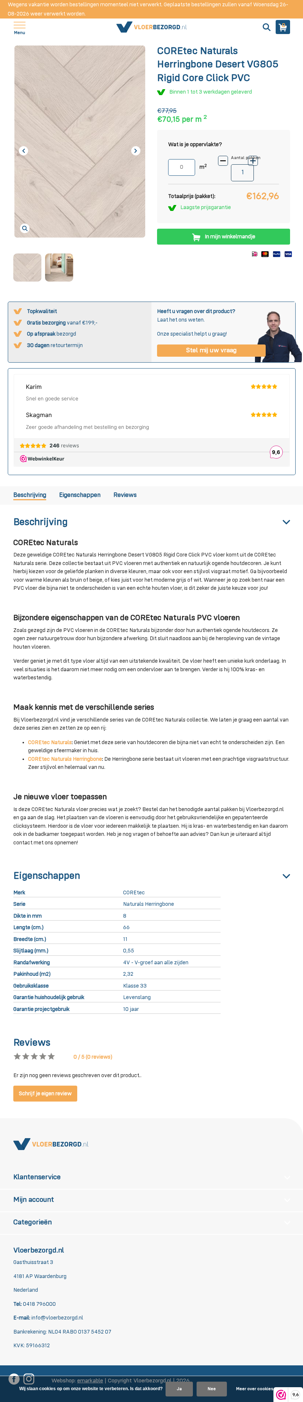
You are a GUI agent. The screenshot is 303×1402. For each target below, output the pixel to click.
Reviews (125, 495)
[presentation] (23, 150)
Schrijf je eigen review (45, 1093)
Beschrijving (29, 495)
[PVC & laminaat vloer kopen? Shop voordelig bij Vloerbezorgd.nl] (151, 27)
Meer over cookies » (256, 1389)
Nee (212, 1389)
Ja (179, 1389)
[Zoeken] (265, 27)
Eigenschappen (80, 495)
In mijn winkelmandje (230, 236)
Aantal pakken (246, 158)
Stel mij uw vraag (211, 350)
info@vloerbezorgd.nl (57, 1318)
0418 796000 (39, 1304)
